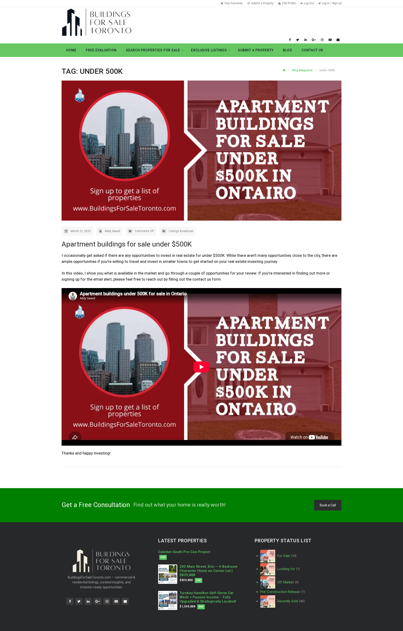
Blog (287, 50)
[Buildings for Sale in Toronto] (97, 22)
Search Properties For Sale (153, 50)
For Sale (286, 556)
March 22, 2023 (81, 231)
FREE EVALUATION (101, 50)
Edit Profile (289, 3)
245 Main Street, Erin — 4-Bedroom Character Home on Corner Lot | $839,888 (208, 570)
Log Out (309, 3)
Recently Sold (290, 601)
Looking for (288, 569)
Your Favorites (233, 3)
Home (71, 50)
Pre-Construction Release (282, 592)
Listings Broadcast (181, 231)
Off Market (287, 582)
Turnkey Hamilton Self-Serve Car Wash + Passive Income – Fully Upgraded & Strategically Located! (208, 597)
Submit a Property (262, 3)
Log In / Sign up (331, 3)
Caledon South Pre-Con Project (184, 552)
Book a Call (328, 505)
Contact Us (312, 50)
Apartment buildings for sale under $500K (127, 244)
